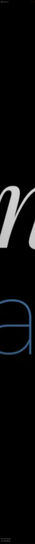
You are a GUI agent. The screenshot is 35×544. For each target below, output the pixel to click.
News (2, 538)
